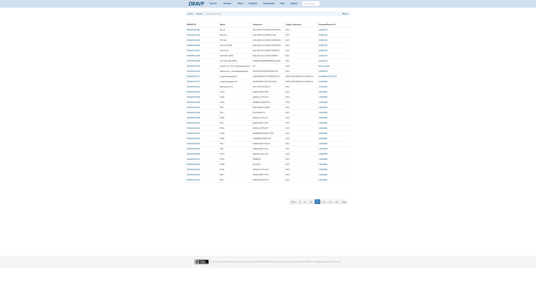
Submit (293, 3)
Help (282, 3)
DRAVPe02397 (193, 107)
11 (317, 201)
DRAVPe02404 (193, 143)
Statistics (253, 3)
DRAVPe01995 (193, 40)
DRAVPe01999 (193, 61)
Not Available (324, 66)
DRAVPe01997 (193, 50)
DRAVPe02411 (193, 180)
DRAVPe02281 (193, 87)
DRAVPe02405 (193, 149)
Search (212, 3)
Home (190, 14)
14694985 (323, 92)
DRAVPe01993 (193, 30)
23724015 (332, 76)
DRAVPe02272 (193, 81)
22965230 (323, 30)
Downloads (268, 3)
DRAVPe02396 (193, 102)
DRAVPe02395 (193, 97)
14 (337, 201)
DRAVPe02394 (193, 92)
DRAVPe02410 (193, 175)
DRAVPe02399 (193, 118)
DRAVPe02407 (193, 159)
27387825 (323, 87)
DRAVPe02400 (193, 123)
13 (330, 201)
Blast (240, 3)
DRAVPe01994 (193, 35)
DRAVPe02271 (193, 76)
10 (311, 201)
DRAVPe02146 (193, 71)
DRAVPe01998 (193, 56)
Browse (227, 3)
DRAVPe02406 (193, 154)
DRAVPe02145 (193, 66)
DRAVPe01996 (193, 45)
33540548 (323, 71)
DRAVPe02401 (193, 128)
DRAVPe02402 (193, 133)
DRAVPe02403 (193, 138)
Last (344, 201)
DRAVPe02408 (193, 164)
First (293, 201)
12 (324, 201)
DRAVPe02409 (193, 169)
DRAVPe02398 (193, 112)
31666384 (323, 76)
